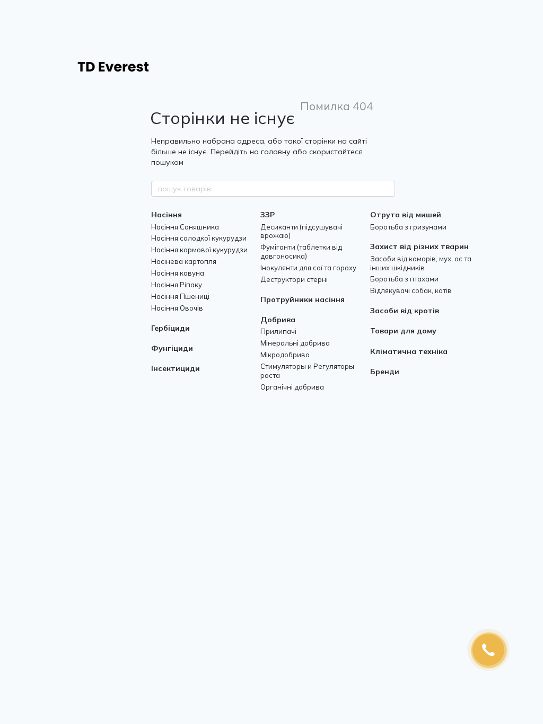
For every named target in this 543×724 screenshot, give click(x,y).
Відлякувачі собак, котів (411, 290)
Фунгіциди (172, 348)
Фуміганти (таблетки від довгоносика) (301, 251)
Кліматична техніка (409, 351)
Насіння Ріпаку (176, 284)
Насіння (166, 214)
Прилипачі (278, 331)
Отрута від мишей (405, 214)
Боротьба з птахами (404, 279)
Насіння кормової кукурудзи (199, 249)
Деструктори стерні (294, 279)
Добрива (277, 319)
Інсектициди (175, 368)
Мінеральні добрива (295, 343)
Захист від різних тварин (419, 246)
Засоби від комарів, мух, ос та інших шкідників (420, 263)
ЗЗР (267, 214)
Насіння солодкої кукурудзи (199, 238)
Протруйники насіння (302, 299)
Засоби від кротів (404, 310)
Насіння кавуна (177, 273)
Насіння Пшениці (180, 296)
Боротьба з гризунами (408, 227)
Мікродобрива (285, 354)
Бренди (384, 371)
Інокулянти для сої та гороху (308, 267)
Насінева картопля (183, 261)
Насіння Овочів (177, 308)
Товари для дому (403, 330)
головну (276, 151)
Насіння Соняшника (185, 227)
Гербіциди (170, 328)
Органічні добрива (292, 387)
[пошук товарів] (386, 189)
